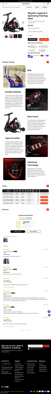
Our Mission (18, 364)
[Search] (6, 4)
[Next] (23, 23)
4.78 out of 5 (29, 217)
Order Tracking (31, 372)
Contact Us (18, 381)
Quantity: (30, 35)
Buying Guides (43, 367)
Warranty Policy (31, 365)
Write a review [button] (17, 231)
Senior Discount (19, 374)
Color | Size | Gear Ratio (33, 28)
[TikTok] (7, 387)
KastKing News (43, 371)
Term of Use (30, 371)
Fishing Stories (43, 369)
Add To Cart (44, 197)
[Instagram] (2, 387)
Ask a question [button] (33, 231)
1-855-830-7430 (7, 364)
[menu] (3, 4)
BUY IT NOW (44, 39)
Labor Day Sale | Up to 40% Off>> (25, 1)
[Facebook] (4, 387)
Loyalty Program (19, 367)
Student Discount (19, 379)
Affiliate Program (19, 365)
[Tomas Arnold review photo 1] (6, 261)
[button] (31, 21)
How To (41, 364)
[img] (6, 249)
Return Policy (30, 367)
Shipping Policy (31, 364)
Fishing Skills (42, 365)
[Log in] (44, 4)
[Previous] (3, 23)
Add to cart (32, 39)
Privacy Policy (30, 369)
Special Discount (19, 372)
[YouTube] (5, 387)
